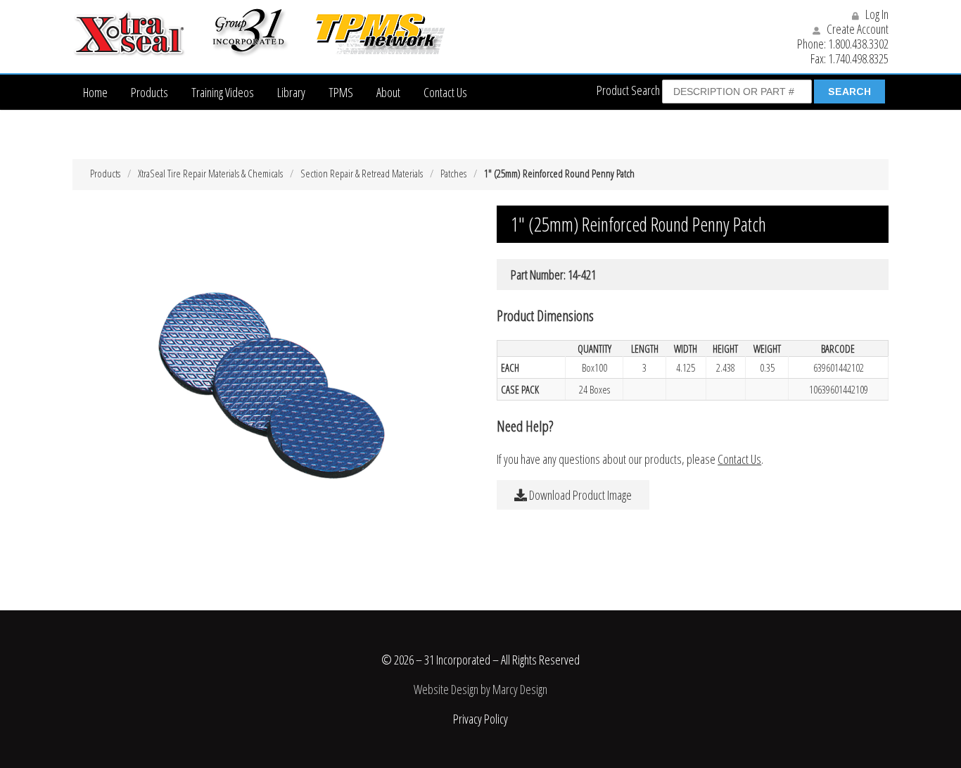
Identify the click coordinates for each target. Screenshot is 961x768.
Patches (453, 173)
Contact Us (445, 92)
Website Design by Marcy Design (480, 689)
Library (291, 92)
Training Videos (222, 92)
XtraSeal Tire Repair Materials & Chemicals (210, 173)
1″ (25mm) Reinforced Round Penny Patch (559, 173)
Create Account (857, 28)
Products (149, 92)
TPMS (341, 92)
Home (95, 92)
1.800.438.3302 (858, 43)
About (388, 92)
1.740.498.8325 (858, 58)
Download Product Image (579, 494)
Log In (876, 14)
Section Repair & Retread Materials (361, 173)
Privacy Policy (480, 718)
